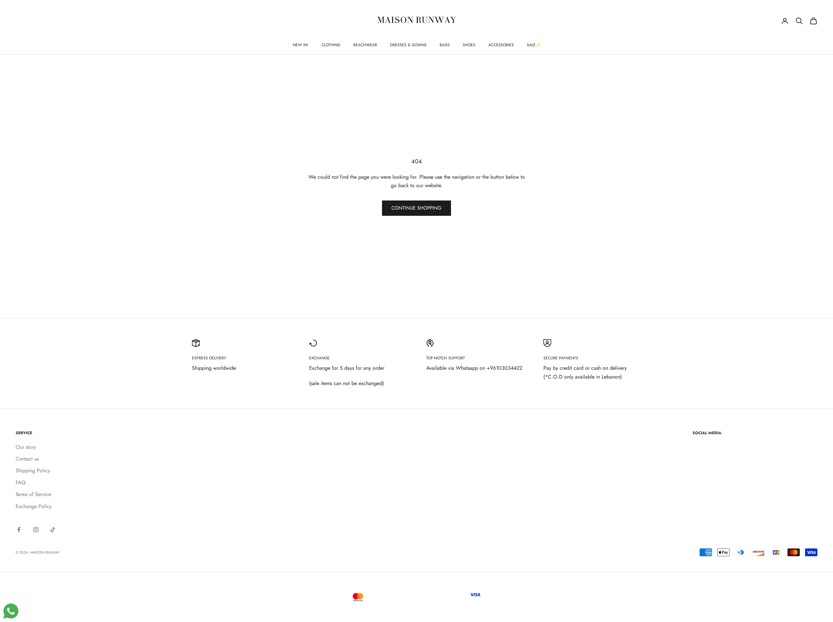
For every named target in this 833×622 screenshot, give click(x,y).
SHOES (469, 45)
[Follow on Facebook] (19, 529)
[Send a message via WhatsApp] (11, 611)
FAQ (21, 482)
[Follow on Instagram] (36, 529)
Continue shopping (416, 208)
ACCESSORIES (501, 45)
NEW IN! (300, 45)
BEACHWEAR (365, 45)
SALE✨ (533, 45)
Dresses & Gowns (408, 45)
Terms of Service (33, 494)
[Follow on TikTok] (52, 529)
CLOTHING (330, 45)
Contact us (27, 459)
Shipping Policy (33, 470)
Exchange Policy (34, 506)
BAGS (445, 45)
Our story (26, 447)
